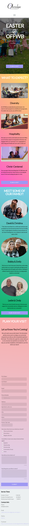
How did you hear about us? (8, 455)
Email (2, 388)
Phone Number (5, 395)
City (2, 412)
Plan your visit (14, 313)
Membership (7, 447)
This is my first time (8, 431)
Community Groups (8, 449)
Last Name (4, 381)
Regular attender (8, 435)
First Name (4, 376)
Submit (14, 484)
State (2, 417)
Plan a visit (14, 66)
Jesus (5, 451)
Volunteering (7, 445)
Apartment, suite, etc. (6, 407)
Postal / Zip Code (5, 422)
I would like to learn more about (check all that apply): (12, 439)
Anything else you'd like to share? (9, 468)
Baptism (6, 443)
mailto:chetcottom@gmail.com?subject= (11, 512)
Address (3, 401)
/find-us (3, 518)
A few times (6, 433)
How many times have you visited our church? (12, 429)
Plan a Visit (14, 182)
